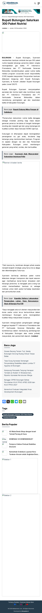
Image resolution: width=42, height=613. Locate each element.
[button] (35, 3)
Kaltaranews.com (17, 608)
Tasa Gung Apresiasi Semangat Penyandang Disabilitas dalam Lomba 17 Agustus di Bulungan (19, 363)
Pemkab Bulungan (9, 417)
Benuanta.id (25, 611)
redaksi (4, 28)
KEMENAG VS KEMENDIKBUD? (21, 439)
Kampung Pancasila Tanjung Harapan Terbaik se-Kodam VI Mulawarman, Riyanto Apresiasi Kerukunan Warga (19, 372)
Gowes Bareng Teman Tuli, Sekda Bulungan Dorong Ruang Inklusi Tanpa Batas (19, 353)
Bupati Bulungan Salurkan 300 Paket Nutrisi (17, 414)
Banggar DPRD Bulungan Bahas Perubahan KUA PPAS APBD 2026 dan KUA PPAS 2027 (19, 382)
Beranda (4, 16)
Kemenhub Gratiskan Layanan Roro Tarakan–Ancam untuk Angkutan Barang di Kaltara (24, 454)
